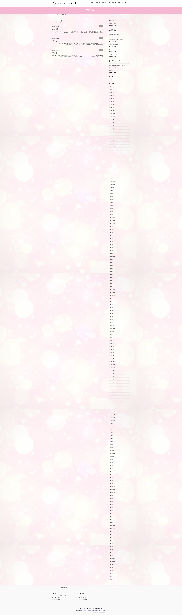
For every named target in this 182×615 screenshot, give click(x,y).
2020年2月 (111, 319)
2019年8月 (111, 337)
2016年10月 (112, 420)
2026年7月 (111, 89)
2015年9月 (111, 459)
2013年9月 (111, 531)
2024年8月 (111, 158)
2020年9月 (111, 298)
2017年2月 (111, 409)
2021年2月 (111, 283)
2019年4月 (111, 349)
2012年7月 (111, 573)
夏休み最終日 (56, 29)
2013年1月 (111, 555)
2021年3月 (111, 280)
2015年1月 (111, 483)
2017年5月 (111, 403)
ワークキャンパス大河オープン (116, 60)
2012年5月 (111, 579)
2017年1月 (111, 411)
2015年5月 (111, 471)
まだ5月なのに (112, 49)
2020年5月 (111, 310)
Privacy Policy (95, 612)
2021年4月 (111, 277)
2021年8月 (111, 265)
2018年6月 (111, 379)
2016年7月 (111, 429)
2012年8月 (111, 570)
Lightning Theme (90, 610)
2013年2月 (111, 552)
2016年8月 (111, 426)
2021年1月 (111, 286)
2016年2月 (111, 444)
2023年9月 (111, 190)
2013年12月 (112, 522)
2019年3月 (111, 352)
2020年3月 (111, 316)
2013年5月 (111, 543)
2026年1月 (111, 107)
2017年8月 (111, 394)
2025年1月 (111, 143)
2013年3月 (111, 549)
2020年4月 (111, 313)
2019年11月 (112, 328)
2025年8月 (111, 122)
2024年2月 (111, 175)
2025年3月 (111, 137)
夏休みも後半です (113, 29)
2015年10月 (112, 456)
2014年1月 (111, 519)
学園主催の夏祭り (113, 23)
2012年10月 (112, 564)
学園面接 (54, 53)
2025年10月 (112, 116)
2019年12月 (112, 325)
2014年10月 (112, 492)
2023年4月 (111, 205)
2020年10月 (112, 295)
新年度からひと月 (113, 55)
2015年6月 (111, 468)
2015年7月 (111, 465)
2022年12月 (112, 217)
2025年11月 (112, 113)
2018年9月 (111, 370)
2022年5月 (111, 238)
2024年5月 (111, 166)
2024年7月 (111, 160)
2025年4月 (111, 134)
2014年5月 (111, 507)
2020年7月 (111, 304)
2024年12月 (112, 146)
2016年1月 (111, 447)
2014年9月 (111, 495)
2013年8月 (111, 534)
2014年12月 (112, 486)
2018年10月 (112, 367)
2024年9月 (111, 155)
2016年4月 (111, 438)
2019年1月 (111, 358)
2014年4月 (111, 510)
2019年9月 (111, 334)
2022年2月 (111, 247)
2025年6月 (111, 128)
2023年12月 (112, 181)
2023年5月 (111, 202)
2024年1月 (111, 178)
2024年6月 (111, 163)
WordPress (83, 610)
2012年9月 (111, 567)
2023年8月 (111, 193)
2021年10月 (112, 259)
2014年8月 (111, 498)
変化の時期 (111, 70)
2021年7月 (111, 268)
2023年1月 (111, 214)
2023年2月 (111, 211)
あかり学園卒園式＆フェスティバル (117, 65)
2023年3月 (111, 208)
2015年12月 (112, 450)
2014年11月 (112, 489)
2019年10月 (112, 331)
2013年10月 (112, 528)
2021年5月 (111, 274)
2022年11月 (112, 220)
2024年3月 (111, 172)
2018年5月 (111, 382)
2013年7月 (111, 537)
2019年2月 (111, 355)
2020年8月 (111, 301)
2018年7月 (111, 376)
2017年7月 (111, 397)
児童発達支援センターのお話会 (116, 39)
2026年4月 (111, 98)
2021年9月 (111, 262)
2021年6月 (111, 271)
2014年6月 (111, 504)
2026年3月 (111, 101)
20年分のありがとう (113, 44)
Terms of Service (102, 612)
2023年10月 (112, 187)
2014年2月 (111, 516)
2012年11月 (112, 561)
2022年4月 (111, 241)
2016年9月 (111, 423)
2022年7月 (111, 232)
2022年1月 (111, 250)
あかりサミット (56, 41)
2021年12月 (112, 253)
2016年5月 (111, 435)
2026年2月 (111, 104)
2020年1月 (111, 322)
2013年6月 (111, 540)
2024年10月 (112, 152)
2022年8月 (111, 229)
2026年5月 (111, 95)
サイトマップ (56, 587)
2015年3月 (111, 477)
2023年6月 (111, 199)
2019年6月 (111, 343)
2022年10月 (112, 223)
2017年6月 (111, 400)
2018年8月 (111, 373)
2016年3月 (111, 441)
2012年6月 (111, 576)
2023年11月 (112, 184)
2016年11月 (112, 417)
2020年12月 (112, 289)
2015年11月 (112, 453)
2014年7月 (111, 501)
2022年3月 (111, 244)
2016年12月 (112, 414)
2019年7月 (111, 340)
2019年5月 (111, 346)
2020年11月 (112, 292)
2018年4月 (111, 385)
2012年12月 (112, 558)
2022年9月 (111, 226)
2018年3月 (111, 388)
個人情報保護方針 (65, 587)
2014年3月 (111, 513)
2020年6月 (111, 307)
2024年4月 (111, 170)
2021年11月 (112, 256)
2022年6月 (111, 235)
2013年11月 (112, 525)
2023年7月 (111, 196)
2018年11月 (112, 364)
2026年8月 (111, 86)
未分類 (101, 26)
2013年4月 (111, 546)
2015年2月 (111, 480)
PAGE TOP (177, 595)
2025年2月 (111, 140)
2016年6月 (111, 432)
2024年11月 (112, 149)
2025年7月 (111, 125)
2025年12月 (112, 110)
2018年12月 (112, 361)
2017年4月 (111, 406)
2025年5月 (111, 131)
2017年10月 (112, 391)
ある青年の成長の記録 (114, 34)
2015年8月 (111, 462)
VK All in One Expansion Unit (100, 610)
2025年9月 (111, 119)
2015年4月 (111, 474)
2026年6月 (111, 92)
